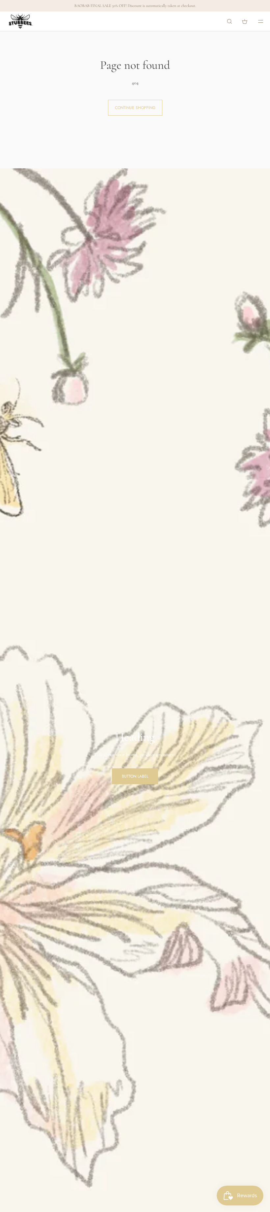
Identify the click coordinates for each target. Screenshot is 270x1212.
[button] (229, 21)
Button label (135, 776)
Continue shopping (135, 108)
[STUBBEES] (21, 21)
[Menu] (256, 21)
